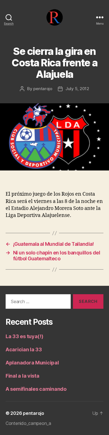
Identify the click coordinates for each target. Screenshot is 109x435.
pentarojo (42, 88)
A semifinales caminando (36, 389)
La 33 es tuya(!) (24, 336)
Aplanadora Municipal (32, 363)
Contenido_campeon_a (28, 423)
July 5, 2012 (77, 88)
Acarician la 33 (24, 349)
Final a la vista (22, 376)
